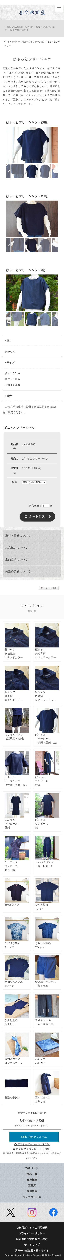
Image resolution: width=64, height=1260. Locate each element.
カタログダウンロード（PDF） (34, 1148)
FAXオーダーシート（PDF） (33, 1144)
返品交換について (16, 559)
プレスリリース (32, 1197)
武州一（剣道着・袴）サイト (32, 1250)
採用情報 (32, 1191)
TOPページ (32, 1168)
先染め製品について (17, 571)
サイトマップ (32, 1244)
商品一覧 (32, 1174)
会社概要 (32, 1179)
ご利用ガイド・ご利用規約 (32, 1227)
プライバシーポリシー (32, 1233)
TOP (5, 42)
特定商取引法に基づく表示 (32, 1239)
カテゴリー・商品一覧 (20, 42)
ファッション (39, 42)
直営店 (32, 1185)
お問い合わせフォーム (34, 1136)
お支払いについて (16, 547)
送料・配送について (17, 535)
